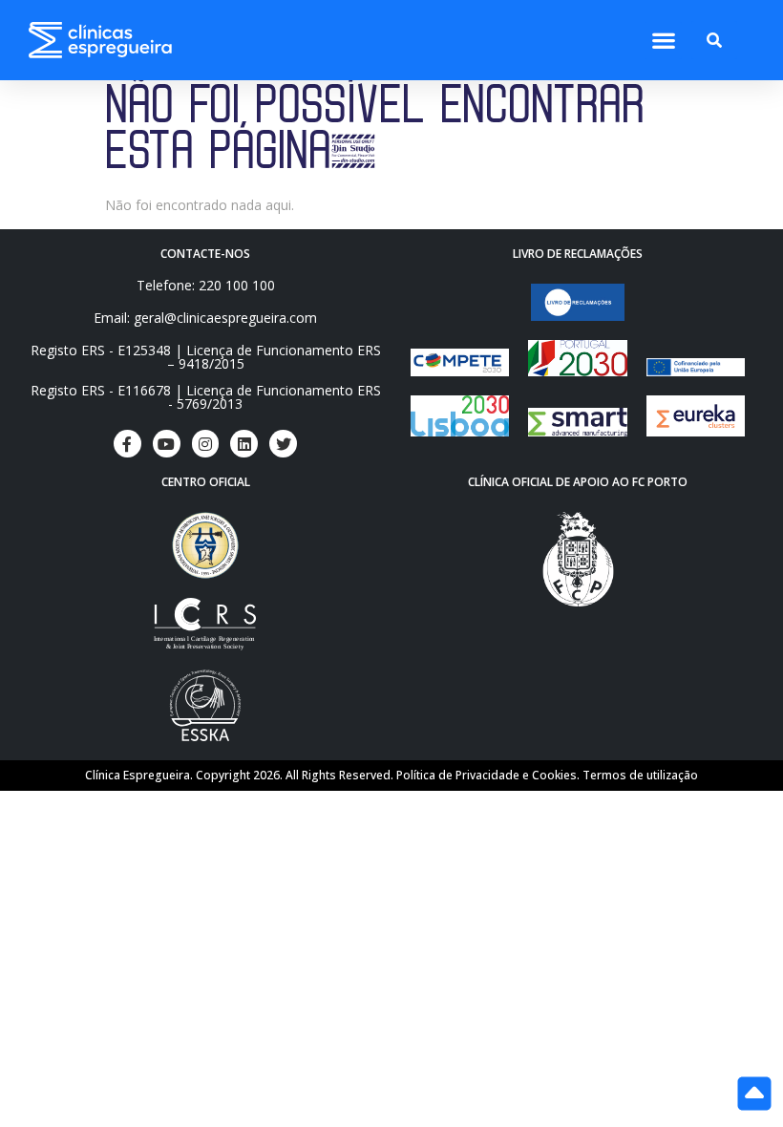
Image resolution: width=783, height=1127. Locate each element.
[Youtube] (166, 443)
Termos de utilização (640, 775)
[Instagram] (206, 443)
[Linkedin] (244, 443)
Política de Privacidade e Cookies (486, 775)
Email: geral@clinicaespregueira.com (205, 317)
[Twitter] (283, 443)
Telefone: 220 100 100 (206, 285)
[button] (663, 40)
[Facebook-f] (127, 443)
